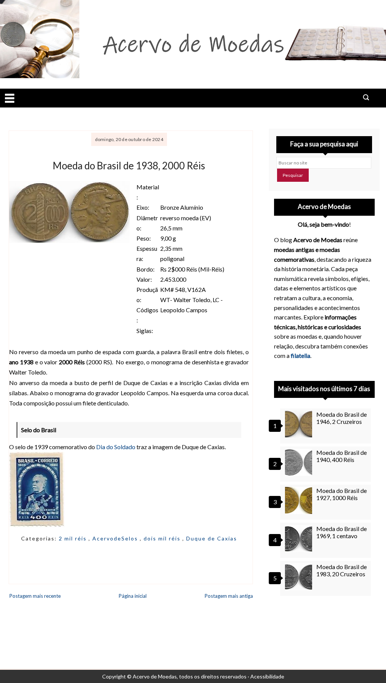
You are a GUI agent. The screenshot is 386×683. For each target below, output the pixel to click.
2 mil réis (74, 538)
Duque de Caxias (211, 538)
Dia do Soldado (115, 446)
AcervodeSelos (116, 538)
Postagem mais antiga (229, 596)
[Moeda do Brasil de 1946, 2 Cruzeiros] (299, 424)
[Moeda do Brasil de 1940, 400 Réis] (299, 462)
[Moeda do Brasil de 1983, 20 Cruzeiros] (299, 576)
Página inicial (133, 596)
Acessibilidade (267, 676)
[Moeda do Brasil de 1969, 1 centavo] (299, 538)
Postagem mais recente (35, 596)
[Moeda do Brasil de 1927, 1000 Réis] (299, 500)
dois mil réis (163, 538)
